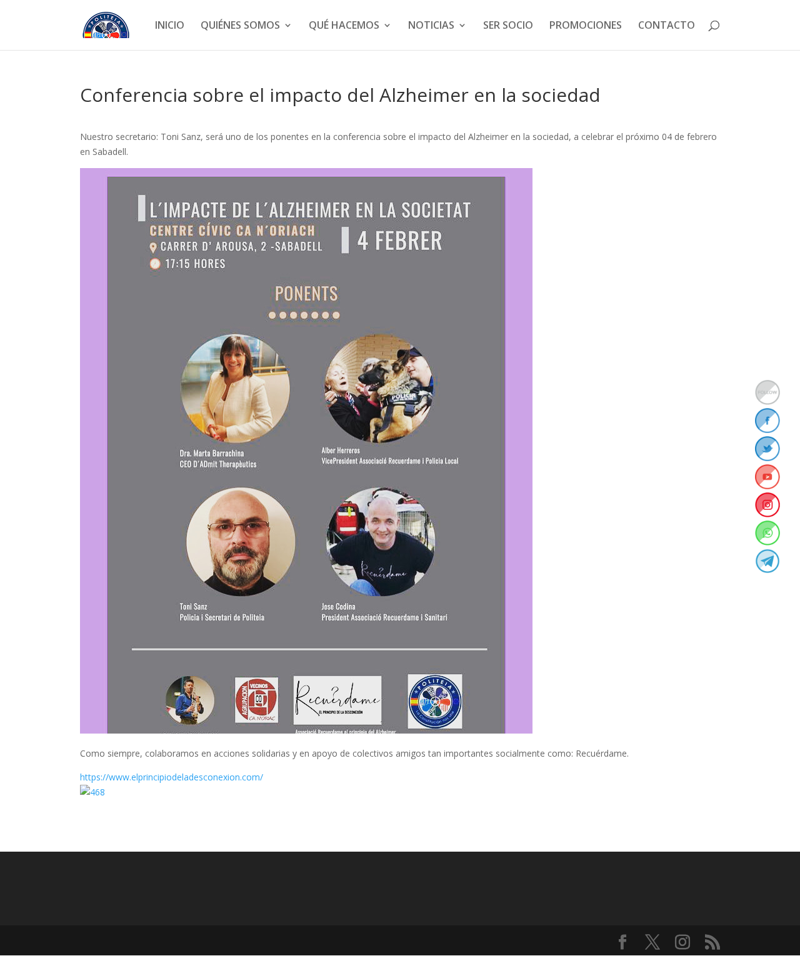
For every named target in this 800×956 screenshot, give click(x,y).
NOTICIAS (431, 26)
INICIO (169, 26)
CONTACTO (666, 26)
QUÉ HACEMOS (344, 26)
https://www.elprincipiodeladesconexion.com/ (171, 777)
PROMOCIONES (585, 26)
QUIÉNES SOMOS (240, 26)
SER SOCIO (508, 26)
